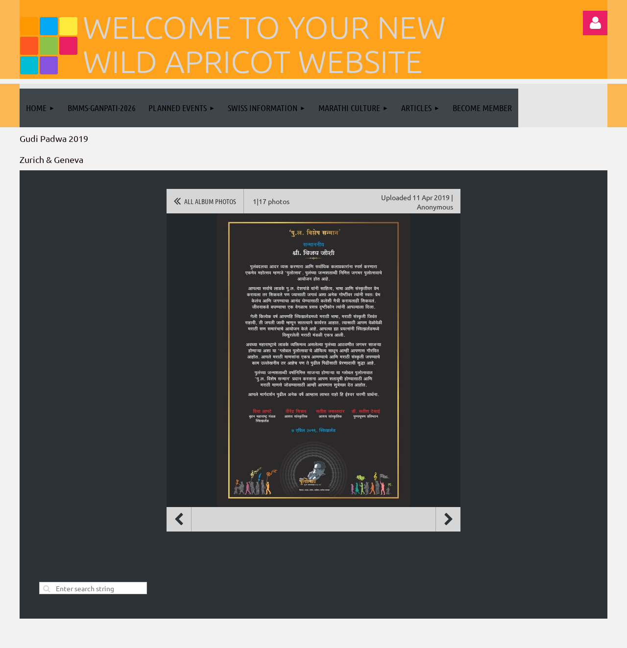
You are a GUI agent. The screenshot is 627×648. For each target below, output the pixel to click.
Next (448, 519)
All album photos (210, 201)
